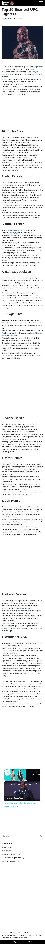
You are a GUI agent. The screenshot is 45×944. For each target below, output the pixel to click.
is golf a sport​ (6, 850)
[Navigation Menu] (41, 3)
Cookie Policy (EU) (35, 935)
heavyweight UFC (8, 628)
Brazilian (8, 484)
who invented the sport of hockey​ (13, 858)
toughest (37, 67)
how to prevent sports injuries (12, 861)
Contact (4, 932)
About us (23, 935)
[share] (36, 783)
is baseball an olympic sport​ (11, 854)
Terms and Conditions (9, 935)
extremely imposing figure (23, 608)
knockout (26, 157)
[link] (8, 784)
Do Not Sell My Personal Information (14, 938)
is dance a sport (7, 847)
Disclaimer (26, 932)
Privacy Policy (15, 932)
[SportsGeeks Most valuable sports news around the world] (8, 3)
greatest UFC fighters (31, 643)
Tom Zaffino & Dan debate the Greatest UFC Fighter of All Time (22, 784)
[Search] (41, 836)
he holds (17, 197)
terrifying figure (14, 233)
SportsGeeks (8, 18)
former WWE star (16, 230)
